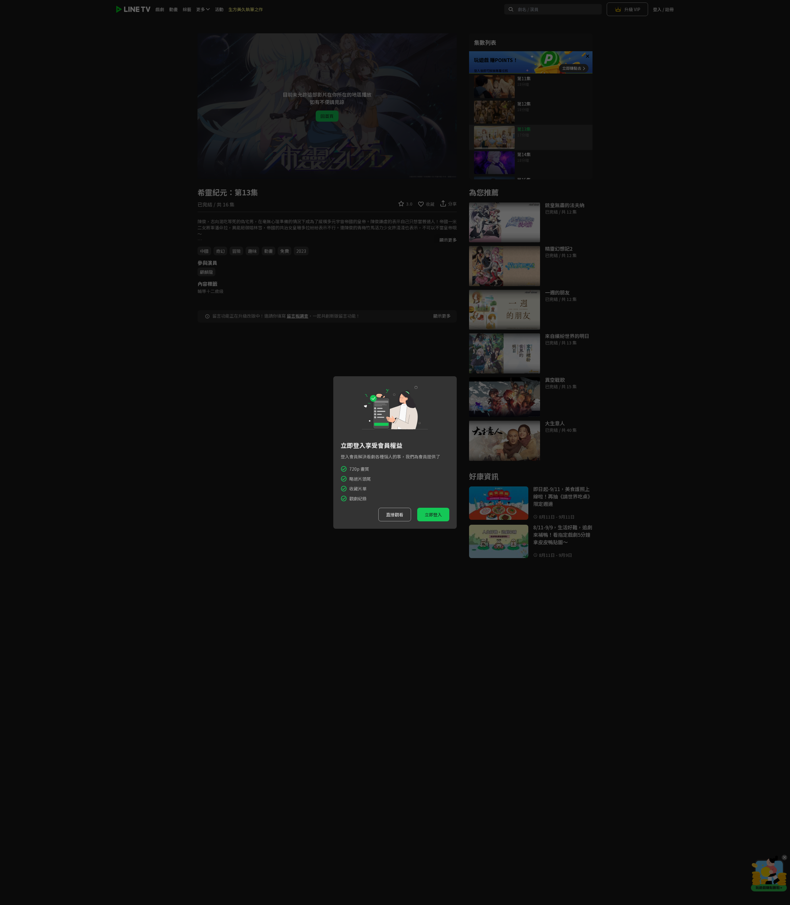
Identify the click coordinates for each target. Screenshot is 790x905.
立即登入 (433, 514)
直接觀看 (394, 514)
